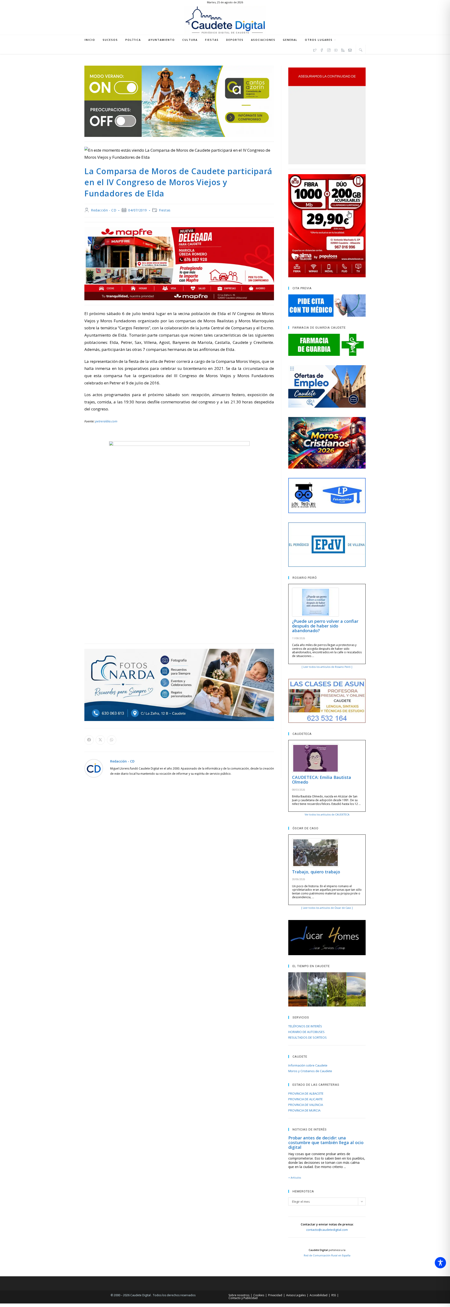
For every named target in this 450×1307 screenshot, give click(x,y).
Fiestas (165, 210)
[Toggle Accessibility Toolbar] (440, 1263)
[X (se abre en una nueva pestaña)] (314, 49)
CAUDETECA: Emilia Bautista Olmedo (321, 779)
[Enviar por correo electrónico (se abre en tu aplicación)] (349, 49)
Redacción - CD (103, 210)
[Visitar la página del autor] (93, 768)
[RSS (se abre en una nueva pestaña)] (342, 49)
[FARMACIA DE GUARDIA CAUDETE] (327, 345)
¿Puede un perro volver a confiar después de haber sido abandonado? (325, 625)
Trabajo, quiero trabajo (316, 872)
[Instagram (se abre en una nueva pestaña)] (328, 49)
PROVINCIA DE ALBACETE (305, 1093)
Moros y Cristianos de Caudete (310, 1071)
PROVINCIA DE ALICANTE (305, 1099)
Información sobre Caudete (307, 1065)
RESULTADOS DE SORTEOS (307, 1037)
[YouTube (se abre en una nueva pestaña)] (335, 49)
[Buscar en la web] (360, 49)
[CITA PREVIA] (327, 305)
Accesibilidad (318, 1295)
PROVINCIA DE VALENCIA (305, 1105)
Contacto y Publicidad (243, 1298)
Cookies (258, 1295)
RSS (333, 1295)
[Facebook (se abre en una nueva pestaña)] (321, 49)
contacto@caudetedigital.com (327, 1230)
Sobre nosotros (239, 1295)
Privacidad (275, 1295)
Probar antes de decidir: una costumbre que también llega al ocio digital (326, 1142)
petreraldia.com (106, 421)
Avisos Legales (296, 1295)
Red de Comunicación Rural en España (327, 1255)
